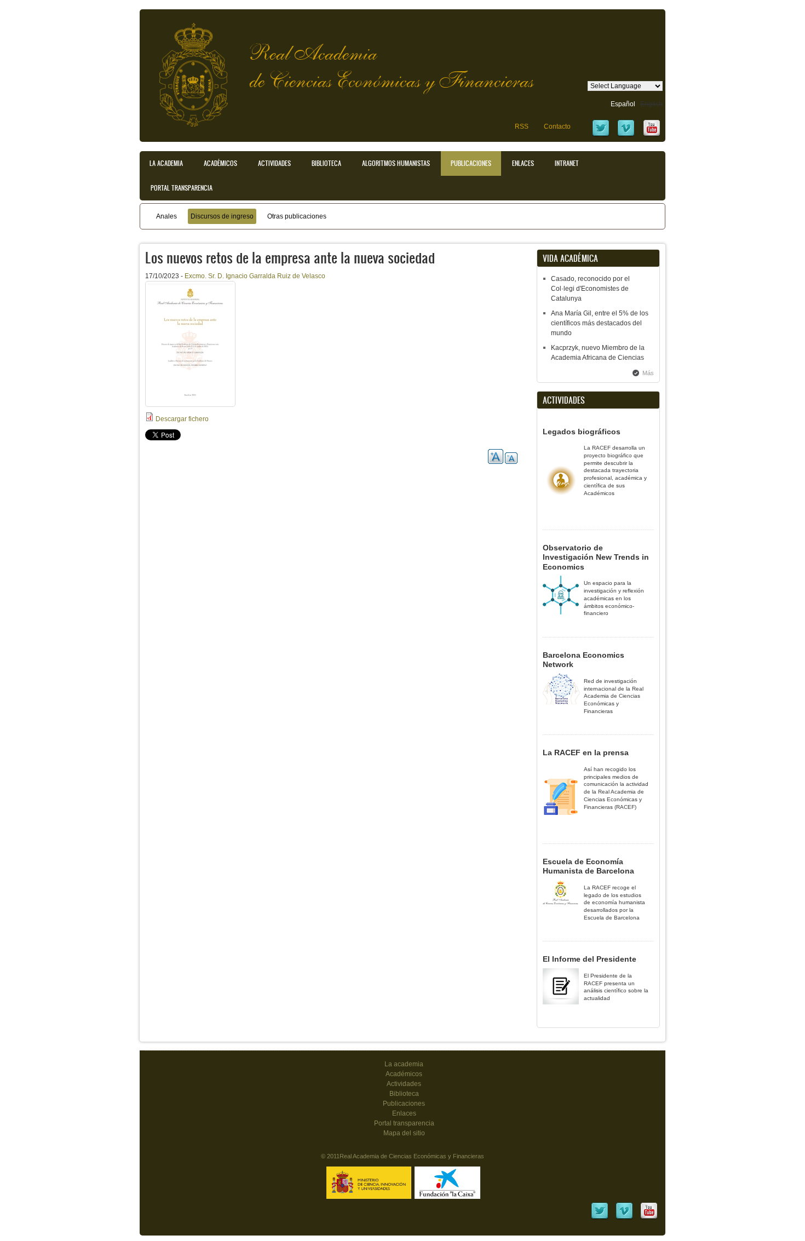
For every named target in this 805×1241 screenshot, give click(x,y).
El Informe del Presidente (589, 959)
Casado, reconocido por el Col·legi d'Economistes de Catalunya (590, 288)
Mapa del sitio (404, 1133)
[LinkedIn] (599, 1218)
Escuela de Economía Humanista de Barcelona (588, 866)
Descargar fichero (182, 419)
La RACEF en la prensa (586, 752)
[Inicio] (185, 69)
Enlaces (523, 163)
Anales (166, 216)
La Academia (166, 163)
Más (648, 373)
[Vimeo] (626, 135)
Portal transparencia (181, 187)
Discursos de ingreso (222, 216)
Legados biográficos (581, 431)
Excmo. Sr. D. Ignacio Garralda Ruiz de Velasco (255, 276)
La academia (403, 1064)
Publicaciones (471, 163)
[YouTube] (651, 135)
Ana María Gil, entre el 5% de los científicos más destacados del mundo (599, 323)
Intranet (567, 163)
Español (623, 104)
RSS (521, 126)
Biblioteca (326, 163)
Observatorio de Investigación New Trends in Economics (596, 557)
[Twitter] (601, 135)
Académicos (220, 163)
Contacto (557, 126)
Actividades (274, 163)
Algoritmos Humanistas (396, 163)
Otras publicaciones (296, 216)
